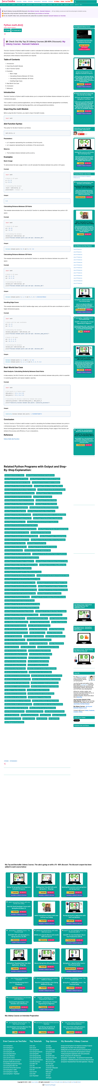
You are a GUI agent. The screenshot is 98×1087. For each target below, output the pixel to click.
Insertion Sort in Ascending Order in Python (15, 658)
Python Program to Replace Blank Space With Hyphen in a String (21, 565)
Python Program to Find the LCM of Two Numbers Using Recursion (21, 557)
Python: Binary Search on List (59, 622)
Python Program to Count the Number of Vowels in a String (20, 582)
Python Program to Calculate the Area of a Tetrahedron (42, 547)
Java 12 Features (78, 259)
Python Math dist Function (11, 439)
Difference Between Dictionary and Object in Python (45, 700)
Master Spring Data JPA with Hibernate (71, 1055)
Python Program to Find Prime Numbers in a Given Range (19, 500)
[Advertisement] (37, 452)
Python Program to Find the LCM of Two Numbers (17, 554)
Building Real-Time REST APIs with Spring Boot (73, 1047)
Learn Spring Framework (35, 1051)
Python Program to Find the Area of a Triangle (16, 532)
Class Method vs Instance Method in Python (38, 690)
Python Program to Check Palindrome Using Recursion (18, 486)
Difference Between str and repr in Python (15, 697)
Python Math (16, 30)
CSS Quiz (48, 1075)
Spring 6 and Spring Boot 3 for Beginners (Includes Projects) (76, 1045)
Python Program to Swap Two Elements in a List (17, 539)
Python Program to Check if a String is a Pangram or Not (19, 561)
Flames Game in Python (28, 718)
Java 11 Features (78, 257)
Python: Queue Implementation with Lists (37, 618)
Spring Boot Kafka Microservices (11, 1061)
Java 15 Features (78, 267)
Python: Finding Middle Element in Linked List (16, 622)
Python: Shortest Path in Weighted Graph (15, 640)
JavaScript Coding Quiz (52, 1067)
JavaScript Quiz (50, 1065)
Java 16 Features (78, 270)
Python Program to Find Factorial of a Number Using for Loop (20, 529)
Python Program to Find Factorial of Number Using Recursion (43, 522)
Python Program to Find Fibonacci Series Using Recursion (48, 518)
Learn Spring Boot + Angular (10, 1071)
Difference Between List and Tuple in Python (16, 672)
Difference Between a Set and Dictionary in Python (17, 679)
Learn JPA (32, 1065)
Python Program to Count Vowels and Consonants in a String (20, 593)
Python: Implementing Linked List (58, 618)
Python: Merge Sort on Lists (56, 643)
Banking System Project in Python (34, 711)
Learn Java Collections (9, 1055)
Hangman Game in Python (59, 715)
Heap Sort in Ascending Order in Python (38, 665)
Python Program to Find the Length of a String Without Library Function (23, 572)
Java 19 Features (78, 278)
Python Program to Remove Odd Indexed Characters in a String (51, 561)
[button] (5, 34)
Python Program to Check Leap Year (43, 496)
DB (61, 4)
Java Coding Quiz (50, 1049)
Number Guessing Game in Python (29, 715)
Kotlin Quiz (48, 1071)
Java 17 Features (78, 272)
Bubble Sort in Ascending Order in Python (48, 647)
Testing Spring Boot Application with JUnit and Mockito (75, 1053)
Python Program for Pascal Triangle (13, 550)
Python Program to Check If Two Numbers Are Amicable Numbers (49, 514)
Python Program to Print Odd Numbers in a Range (17, 482)
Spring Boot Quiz (50, 1051)
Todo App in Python (42, 718)
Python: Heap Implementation (57, 629)
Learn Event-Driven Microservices (12, 1067)
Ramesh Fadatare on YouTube (57, 15)
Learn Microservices (34, 1061)
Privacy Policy (54, 1082)
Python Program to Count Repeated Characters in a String (53, 590)
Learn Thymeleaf (33, 1075)
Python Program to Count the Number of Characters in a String (52, 575)
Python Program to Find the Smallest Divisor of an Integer (19, 493)
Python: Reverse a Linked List (37, 632)
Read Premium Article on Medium (82, 176)
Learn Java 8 (32, 1047)
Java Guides (34, 1082)
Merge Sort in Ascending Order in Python (39, 658)
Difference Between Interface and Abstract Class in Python (48, 704)
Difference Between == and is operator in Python (17, 686)
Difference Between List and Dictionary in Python (17, 675)
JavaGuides (84, 684)
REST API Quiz (49, 1063)
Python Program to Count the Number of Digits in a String (52, 582)
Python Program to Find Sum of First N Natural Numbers (44, 507)
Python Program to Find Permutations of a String (17, 597)
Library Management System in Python (54, 711)
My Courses (3, 4)
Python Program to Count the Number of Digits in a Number (20, 489)
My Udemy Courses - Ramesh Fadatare (39, 11)
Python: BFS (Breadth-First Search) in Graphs (16, 629)
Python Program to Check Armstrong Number (16, 507)
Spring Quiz (49, 1053)
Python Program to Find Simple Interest (40, 532)
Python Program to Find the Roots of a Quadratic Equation (53, 529)
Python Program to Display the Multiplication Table (37, 550)
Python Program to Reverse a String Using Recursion (18, 568)
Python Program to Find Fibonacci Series (15, 522)
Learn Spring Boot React (9, 1053)
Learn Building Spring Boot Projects (12, 1063)
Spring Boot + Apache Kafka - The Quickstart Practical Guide (76, 1057)
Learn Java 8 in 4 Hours (9, 1057)
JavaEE (13, 4)
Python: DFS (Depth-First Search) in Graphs (39, 625)
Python (76, 4)
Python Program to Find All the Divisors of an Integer (51, 489)
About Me (67, 1082)
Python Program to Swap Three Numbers (15, 543)
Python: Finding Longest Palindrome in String (16, 643)
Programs (66, 4)
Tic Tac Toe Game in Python (12, 715)
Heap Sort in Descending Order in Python (15, 668)
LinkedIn (76, 711)
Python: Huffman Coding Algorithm (38, 643)
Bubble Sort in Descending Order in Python (15, 650)
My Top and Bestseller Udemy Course (83, 707)
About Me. (79, 697)
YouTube (50, 4)
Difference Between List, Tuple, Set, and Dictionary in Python (47, 675)
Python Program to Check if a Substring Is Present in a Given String (48, 597)
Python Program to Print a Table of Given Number (49, 493)
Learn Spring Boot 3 (8, 1047)
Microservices (36, 4)
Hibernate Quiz (50, 1059)
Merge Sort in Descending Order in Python (15, 661)
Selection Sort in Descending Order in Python (16, 654)
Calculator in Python (45, 715)
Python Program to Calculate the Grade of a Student (18, 496)
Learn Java (32, 1045)
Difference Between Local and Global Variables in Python (42, 668)
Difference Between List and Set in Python (15, 693)
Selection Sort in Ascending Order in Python (39, 650)
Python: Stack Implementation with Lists (15, 618)
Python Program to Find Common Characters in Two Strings (19, 600)
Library (18, 4)
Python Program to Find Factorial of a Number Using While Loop (21, 525)
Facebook (91, 710)
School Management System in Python (14, 722)
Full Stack (43, 4)
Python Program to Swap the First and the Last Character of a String (22, 604)
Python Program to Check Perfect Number (46, 504)
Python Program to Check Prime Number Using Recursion (19, 504)
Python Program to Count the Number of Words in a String (19, 575)
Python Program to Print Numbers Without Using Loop (41, 511)
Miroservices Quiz (50, 1061)
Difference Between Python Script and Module (16, 708)
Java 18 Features (78, 275)
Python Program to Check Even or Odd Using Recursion (40, 475)
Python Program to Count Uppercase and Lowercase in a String (20, 590)
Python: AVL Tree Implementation (13, 636)
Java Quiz (48, 1045)
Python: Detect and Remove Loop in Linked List (39, 640)
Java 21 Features (78, 283)
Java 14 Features (78, 265)
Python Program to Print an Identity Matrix (15, 547)
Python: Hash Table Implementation (38, 629)
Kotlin (71, 4)
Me (80, 4)
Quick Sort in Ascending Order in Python (38, 661)
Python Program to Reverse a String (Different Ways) (53, 565)
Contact (61, 1082)
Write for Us (77, 177)
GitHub (80, 711)
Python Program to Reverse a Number (14, 475)
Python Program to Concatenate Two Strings (51, 615)
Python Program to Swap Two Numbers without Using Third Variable (48, 539)
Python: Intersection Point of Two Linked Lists (16, 632)
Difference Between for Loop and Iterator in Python (42, 708)
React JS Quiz (49, 1069)
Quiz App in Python (54, 718)
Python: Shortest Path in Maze (54, 632)
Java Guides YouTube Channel (81, 703)
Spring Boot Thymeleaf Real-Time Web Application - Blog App (77, 1061)
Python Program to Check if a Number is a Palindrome (46, 482)
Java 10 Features (78, 254)
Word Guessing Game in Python (13, 718)
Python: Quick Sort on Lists (11, 647)
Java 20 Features (78, 280)
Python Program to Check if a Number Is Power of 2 (18, 518)
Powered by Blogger (50, 1085)
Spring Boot (29, 4)
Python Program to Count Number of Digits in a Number (53, 586)
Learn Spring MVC (7, 1049)
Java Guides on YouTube (42, 13)
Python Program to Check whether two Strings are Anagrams (51, 611)
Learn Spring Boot (8, 1045)
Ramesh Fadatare (82, 676)
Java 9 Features (78, 252)
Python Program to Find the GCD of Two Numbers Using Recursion (49, 554)
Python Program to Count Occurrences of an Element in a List (20, 586)
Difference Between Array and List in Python (40, 672)
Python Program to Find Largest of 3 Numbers (16, 479)
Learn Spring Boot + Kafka (10, 1069)
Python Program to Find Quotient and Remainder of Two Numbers (21, 536)
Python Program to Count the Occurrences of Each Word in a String (22, 607)
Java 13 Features (78, 262)
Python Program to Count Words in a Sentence (49, 593)
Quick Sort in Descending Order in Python (15, 665)
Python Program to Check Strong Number (15, 511)
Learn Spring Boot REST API (10, 1065)
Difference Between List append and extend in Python (44, 683)
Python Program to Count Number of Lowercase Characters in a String (22, 579)
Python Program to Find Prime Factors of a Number (17, 514)
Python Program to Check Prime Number (46, 500)
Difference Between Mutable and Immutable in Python (18, 704)
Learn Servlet (33, 1071)
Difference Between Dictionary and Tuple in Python (17, 700)
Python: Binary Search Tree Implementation (15, 625)
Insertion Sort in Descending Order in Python (40, 654)
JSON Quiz (48, 1077)
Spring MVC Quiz (50, 1055)
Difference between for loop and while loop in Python (46, 679)
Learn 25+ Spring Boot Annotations (12, 1059)
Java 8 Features (78, 249)
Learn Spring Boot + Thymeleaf (11, 1073)
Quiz (58, 4)
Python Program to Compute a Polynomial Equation (53, 536)
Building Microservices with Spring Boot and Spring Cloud (76, 1049)
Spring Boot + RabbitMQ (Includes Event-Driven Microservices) (77, 1059)
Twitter (87, 710)
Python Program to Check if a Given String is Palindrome (19, 611)
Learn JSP (32, 1069)
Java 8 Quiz (49, 1047)
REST (23, 4)
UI (54, 4)
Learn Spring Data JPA (9, 1051)
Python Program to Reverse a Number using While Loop (48, 486)
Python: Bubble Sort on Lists (28, 647)
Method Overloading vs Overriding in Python (39, 697)
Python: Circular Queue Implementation (33, 636)
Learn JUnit (32, 1073)
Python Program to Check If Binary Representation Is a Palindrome (21, 615)
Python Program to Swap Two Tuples (37, 543)
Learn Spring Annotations (36, 1059)
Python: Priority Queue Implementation (55, 636)
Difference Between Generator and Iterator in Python (41, 693)
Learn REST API (33, 1063)
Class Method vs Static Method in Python (15, 690)
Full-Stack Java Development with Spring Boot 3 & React (75, 1051)
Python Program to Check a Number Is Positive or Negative (45, 479)
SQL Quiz (48, 1073)
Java (9, 4)
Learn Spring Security (35, 1055)
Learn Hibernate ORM (35, 1067)
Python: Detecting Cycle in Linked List (39, 622)
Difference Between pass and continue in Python (17, 683)
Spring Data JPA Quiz (51, 1057)
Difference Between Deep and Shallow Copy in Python (44, 686)
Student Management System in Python (14, 711)
